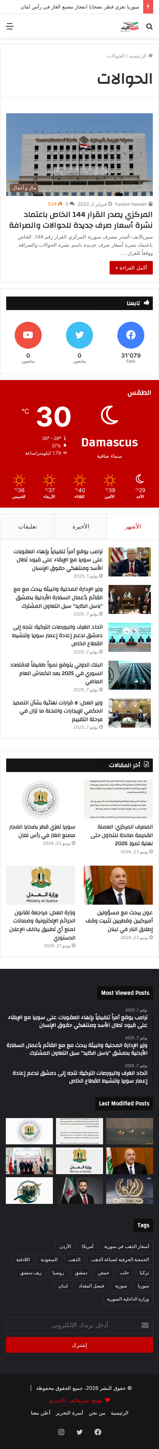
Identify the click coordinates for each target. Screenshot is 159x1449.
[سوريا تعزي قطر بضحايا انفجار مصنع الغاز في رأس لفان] (40, 799)
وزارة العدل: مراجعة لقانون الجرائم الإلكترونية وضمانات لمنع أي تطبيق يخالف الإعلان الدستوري (42, 925)
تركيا (144, 1272)
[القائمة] (10, 29)
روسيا (58, 1272)
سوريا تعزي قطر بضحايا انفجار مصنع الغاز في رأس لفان (42, 831)
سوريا (143, 1286)
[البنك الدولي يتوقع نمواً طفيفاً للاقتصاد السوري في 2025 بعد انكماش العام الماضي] (129, 675)
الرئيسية (138, 56)
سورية (121, 1286)
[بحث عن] (149, 29)
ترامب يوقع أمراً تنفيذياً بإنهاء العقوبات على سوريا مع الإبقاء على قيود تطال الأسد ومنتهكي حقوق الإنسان (58, 560)
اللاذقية (23, 1259)
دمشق (81, 1272)
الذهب (74, 1259)
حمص (103, 1272)
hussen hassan (131, 204)
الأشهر (133, 526)
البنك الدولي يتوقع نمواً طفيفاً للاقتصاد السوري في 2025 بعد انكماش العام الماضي (56, 673)
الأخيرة (81, 526)
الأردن (65, 1246)
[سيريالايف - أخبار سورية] (129, 25)
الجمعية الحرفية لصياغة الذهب (120, 1259)
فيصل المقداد (91, 1286)
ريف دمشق (31, 1272)
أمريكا (87, 1246)
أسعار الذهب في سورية (126, 1246)
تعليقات (27, 526)
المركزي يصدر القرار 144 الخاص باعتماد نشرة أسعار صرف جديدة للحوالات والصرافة (81, 219)
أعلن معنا (41, 1413)
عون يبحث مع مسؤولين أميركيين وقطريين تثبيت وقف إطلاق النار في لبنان (119, 921)
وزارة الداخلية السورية (128, 1299)
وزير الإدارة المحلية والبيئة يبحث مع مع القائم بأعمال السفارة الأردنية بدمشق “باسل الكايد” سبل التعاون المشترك (58, 597)
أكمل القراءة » (131, 267)
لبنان (63, 1286)
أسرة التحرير (69, 1413)
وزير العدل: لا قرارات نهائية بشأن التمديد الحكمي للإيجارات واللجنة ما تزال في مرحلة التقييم (58, 711)
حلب (124, 1272)
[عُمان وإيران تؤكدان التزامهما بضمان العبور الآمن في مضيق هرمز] (129, 1131)
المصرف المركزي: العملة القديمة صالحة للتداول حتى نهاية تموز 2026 (122, 835)
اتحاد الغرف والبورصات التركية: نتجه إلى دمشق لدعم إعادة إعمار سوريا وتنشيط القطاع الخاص (57, 635)
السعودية (49, 1259)
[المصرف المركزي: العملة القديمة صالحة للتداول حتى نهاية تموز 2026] (118, 799)
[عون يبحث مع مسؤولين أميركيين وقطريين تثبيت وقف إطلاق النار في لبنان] (118, 885)
